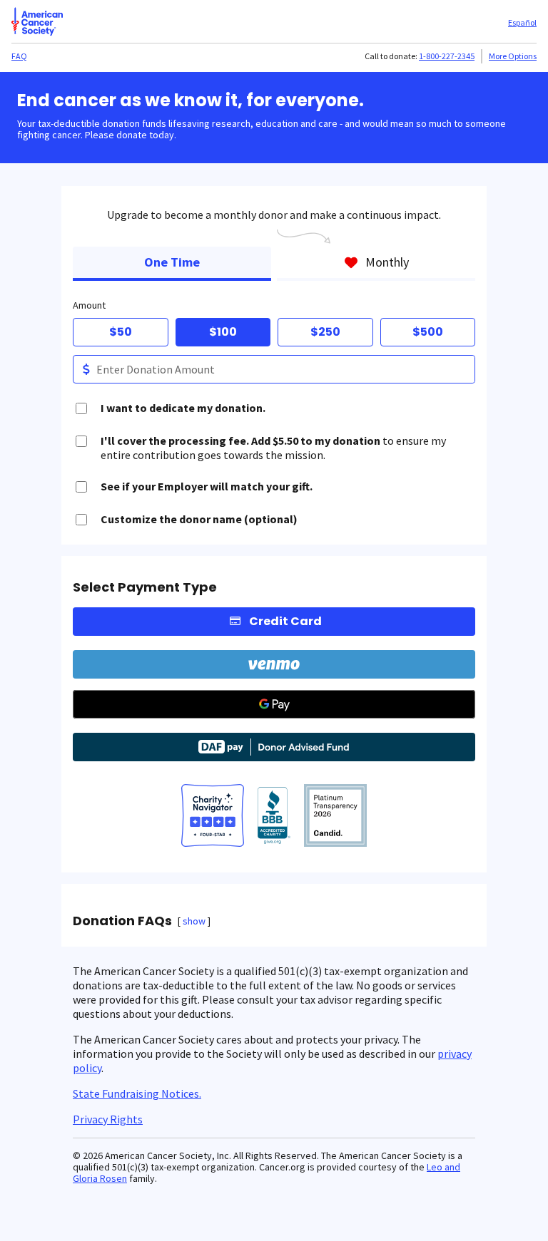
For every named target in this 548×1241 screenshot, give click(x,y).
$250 (325, 332)
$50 (120, 332)
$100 (223, 332)
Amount (89, 305)
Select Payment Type (145, 587)
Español (522, 22)
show (194, 921)
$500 (427, 332)
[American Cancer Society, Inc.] (335, 817)
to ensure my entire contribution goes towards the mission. (273, 447)
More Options (513, 56)
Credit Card (285, 621)
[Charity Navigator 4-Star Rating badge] (212, 817)
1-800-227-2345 (447, 56)
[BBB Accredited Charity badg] (274, 817)
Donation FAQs (122, 921)
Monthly (387, 262)
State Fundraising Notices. (137, 1093)
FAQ (19, 56)
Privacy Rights (108, 1119)
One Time (172, 262)
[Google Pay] (274, 704)
